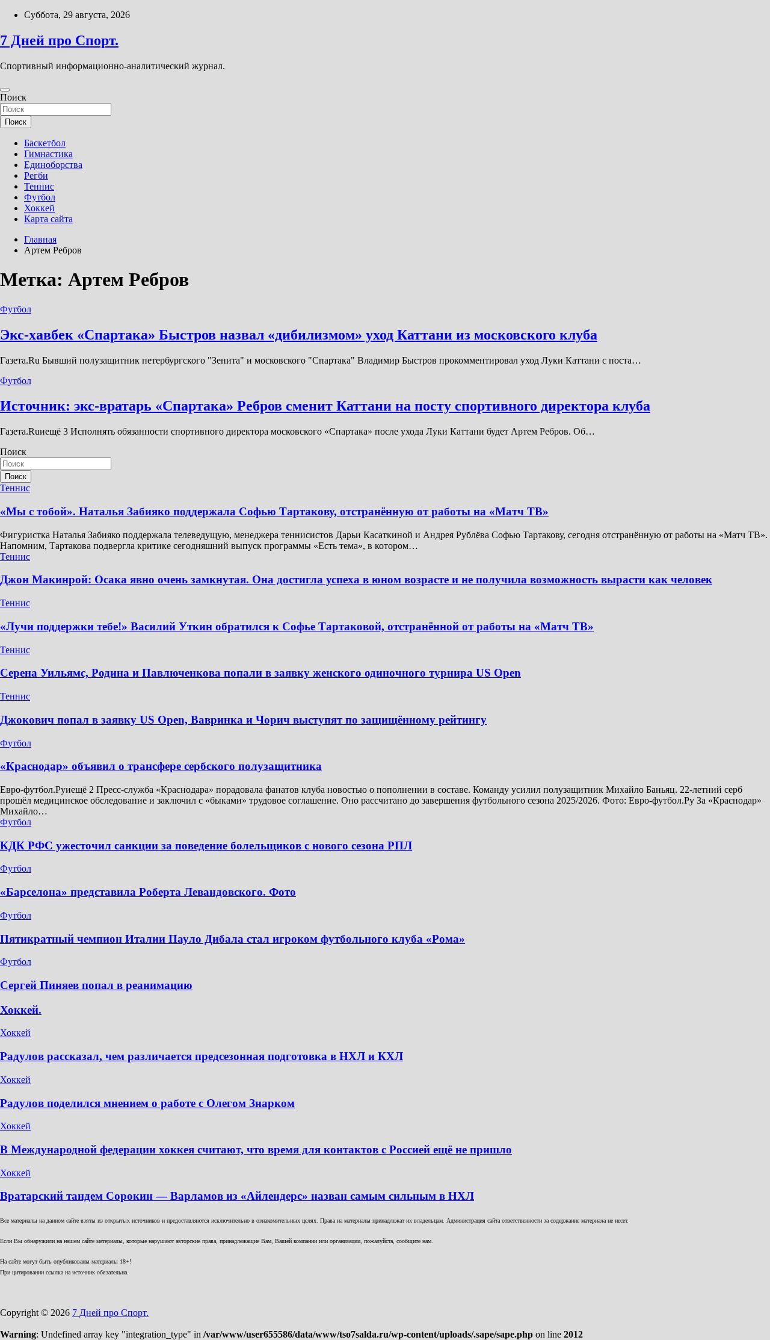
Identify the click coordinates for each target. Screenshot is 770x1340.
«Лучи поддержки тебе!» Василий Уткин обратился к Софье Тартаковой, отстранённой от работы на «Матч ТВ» (297, 626)
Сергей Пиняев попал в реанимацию (96, 985)
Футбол (39, 197)
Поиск (13, 97)
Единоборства (53, 165)
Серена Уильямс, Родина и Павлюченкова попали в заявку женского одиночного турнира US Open (260, 672)
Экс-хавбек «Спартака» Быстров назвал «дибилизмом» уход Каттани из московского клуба (298, 335)
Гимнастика (48, 154)
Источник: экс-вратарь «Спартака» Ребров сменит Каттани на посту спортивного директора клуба (325, 406)
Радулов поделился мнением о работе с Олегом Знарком (147, 1103)
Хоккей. (21, 1009)
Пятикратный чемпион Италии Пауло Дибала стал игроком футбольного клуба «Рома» (232, 938)
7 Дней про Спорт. (59, 40)
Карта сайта (48, 219)
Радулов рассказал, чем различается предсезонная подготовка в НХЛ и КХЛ (201, 1056)
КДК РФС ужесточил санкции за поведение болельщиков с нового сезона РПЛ (206, 845)
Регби (36, 175)
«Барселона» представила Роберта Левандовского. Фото (148, 892)
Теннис (39, 186)
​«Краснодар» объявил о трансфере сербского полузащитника (161, 766)
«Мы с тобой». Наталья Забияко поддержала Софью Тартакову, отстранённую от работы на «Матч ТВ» (274, 511)
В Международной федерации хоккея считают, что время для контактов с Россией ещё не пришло (256, 1149)
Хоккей (39, 208)
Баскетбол (45, 143)
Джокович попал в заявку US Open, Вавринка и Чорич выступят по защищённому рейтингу (243, 719)
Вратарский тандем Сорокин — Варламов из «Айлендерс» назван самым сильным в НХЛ (237, 1196)
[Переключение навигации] (5, 90)
